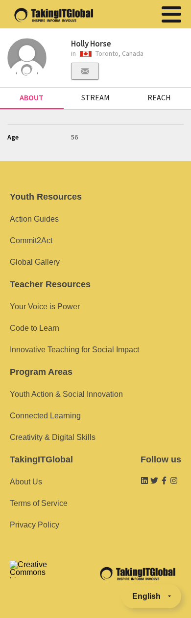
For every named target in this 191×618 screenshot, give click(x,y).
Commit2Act (31, 240)
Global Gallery (35, 262)
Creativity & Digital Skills (53, 437)
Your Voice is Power (45, 306)
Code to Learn (34, 328)
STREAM (95, 97)
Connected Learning (45, 416)
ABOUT (32, 97)
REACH (159, 97)
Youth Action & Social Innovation (66, 394)
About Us (26, 482)
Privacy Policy (34, 525)
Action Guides (34, 219)
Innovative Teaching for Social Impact (74, 349)
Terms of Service (39, 503)
